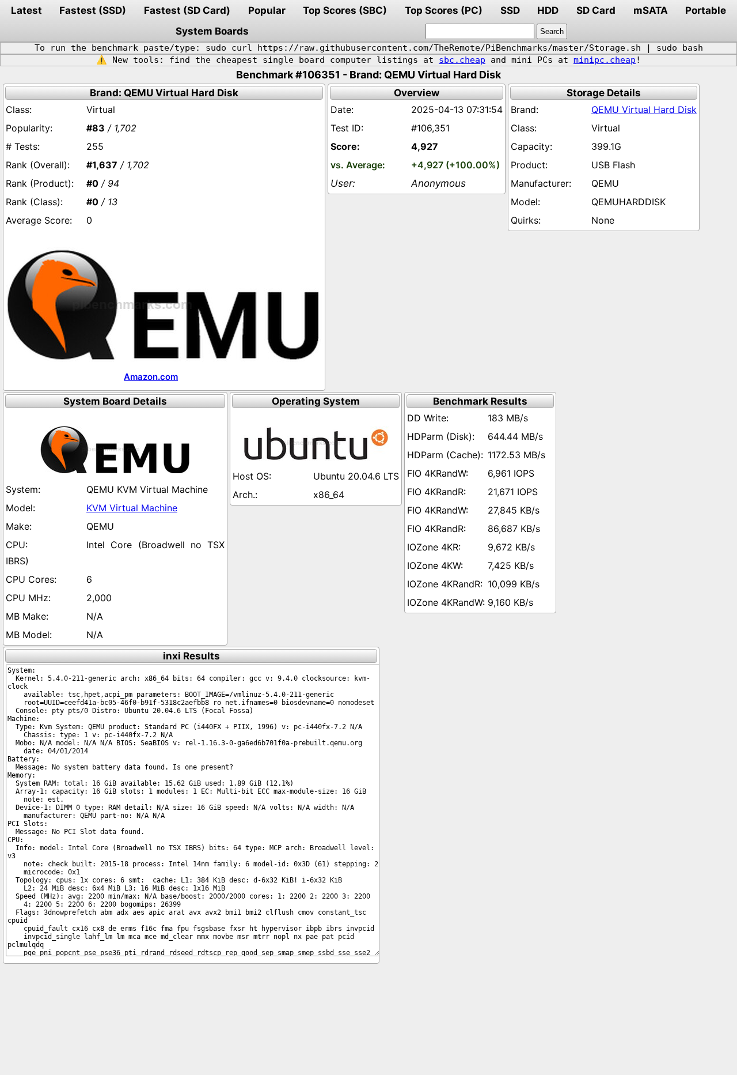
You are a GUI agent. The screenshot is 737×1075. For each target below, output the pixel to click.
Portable (705, 10)
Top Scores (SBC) (345, 10)
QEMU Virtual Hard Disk (644, 109)
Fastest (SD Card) (187, 10)
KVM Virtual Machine (131, 508)
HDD (548, 10)
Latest (26, 10)
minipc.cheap (604, 60)
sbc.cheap (462, 60)
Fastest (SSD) (92, 10)
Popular (267, 10)
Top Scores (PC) (444, 10)
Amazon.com (151, 376)
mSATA (650, 10)
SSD (510, 10)
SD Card (596, 10)
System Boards (212, 31)
